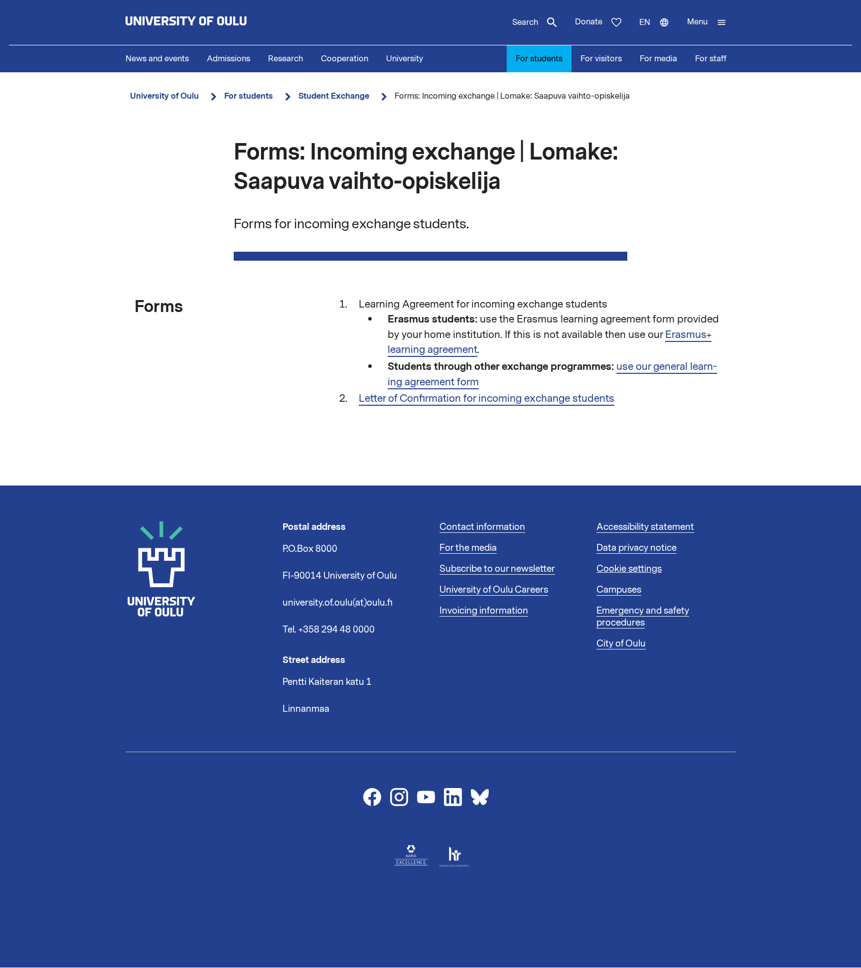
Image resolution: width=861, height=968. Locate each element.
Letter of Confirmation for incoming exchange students (486, 398)
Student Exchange (333, 96)
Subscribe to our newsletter (497, 568)
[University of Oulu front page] (209, 22)
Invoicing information (483, 610)
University (404, 58)
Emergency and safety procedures (642, 616)
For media (658, 58)
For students (539, 58)
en (658, 31)
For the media (468, 547)
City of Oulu (621, 643)
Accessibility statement (645, 526)
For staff (710, 58)
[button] (706, 22)
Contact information (482, 526)
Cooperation (344, 58)
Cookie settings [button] (629, 568)
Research (285, 58)
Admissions (228, 58)
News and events (157, 58)
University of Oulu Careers (493, 589)
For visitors (601, 58)
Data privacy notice (636, 547)
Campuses (618, 589)
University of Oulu (164, 96)
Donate (588, 21)
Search (525, 22)
